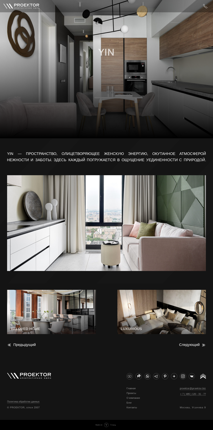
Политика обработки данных (23, 401)
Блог (129, 402)
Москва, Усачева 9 (193, 407)
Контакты (131, 407)
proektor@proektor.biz (193, 388)
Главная (131, 388)
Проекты (131, 393)
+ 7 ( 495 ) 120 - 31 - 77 (193, 394)
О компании (133, 397)
